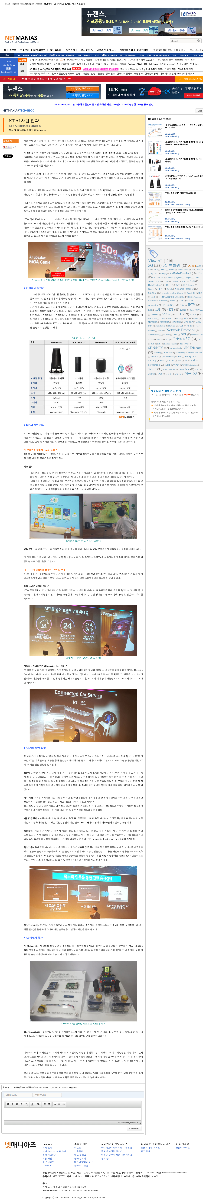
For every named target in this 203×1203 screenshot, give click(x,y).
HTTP (153, 296)
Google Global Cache (172, 292)
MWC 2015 (164, 322)
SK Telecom (193, 347)
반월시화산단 (82, 73)
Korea (183, 309)
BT (192, 269)
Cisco (159, 281)
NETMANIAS (11, 110)
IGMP (180, 300)
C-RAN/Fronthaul (180, 273)
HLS (200, 293)
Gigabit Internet (184, 289)
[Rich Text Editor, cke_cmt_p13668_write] (72, 1114)
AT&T (139, 64)
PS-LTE (160, 339)
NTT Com (194, 64)
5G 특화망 (171, 265)
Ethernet (151, 289)
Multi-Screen (160, 325)
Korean (39, 4)
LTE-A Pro (152, 318)
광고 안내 (48, 4)
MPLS (195, 318)
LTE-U (170, 318)
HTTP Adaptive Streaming (172, 296)
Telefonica (153, 64)
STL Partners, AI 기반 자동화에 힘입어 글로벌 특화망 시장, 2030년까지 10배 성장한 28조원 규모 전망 (103, 104)
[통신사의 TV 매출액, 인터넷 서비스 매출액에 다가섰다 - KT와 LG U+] (155, 210)
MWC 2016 (176, 322)
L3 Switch (154, 314)
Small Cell (154, 356)
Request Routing (170, 343)
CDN (199, 273)
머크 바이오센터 (168, 73)
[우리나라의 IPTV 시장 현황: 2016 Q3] (155, 193)
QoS (199, 339)
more (193, 60)
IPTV (191, 304)
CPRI (161, 277)
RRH (159, 343)
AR (149, 269)
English (30, 4)
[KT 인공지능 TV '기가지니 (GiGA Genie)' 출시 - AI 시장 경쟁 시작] (155, 176)
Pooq (168, 339)
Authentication (182, 269)
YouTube (184, 369)
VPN (179, 360)
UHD (162, 360)
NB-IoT (190, 325)
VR (185, 360)
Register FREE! (19, 4)
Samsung (179, 60)
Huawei (172, 300)
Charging (188, 277)
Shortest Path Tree (195, 352)
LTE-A (193, 314)
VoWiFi (176, 365)
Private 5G (181, 338)
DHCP (184, 281)
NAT (180, 325)
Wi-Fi (152, 368)
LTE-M (162, 318)
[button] (8, 1104)
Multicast (171, 325)
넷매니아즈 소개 (61, 4)
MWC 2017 (188, 322)
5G (150, 265)
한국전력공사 (151, 73)
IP (187, 300)
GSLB (169, 289)
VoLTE (167, 365)
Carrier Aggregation (174, 277)
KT (192, 73)
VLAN (171, 360)
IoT (158, 309)
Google (152, 293)
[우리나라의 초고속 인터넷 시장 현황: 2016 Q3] (155, 227)
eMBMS (151, 373)
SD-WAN (184, 343)
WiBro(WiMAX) (169, 369)
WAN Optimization (189, 365)
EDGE (168, 284)
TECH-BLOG (27, 110)
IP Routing (168, 305)
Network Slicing (154, 334)
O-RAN (167, 334)
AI (189, 265)
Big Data (154, 273)
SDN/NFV (155, 347)
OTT (183, 334)
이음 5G (191, 373)
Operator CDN (197, 334)
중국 (85, 64)
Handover (163, 300)
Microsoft (171, 64)
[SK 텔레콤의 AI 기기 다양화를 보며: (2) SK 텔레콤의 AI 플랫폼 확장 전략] (155, 142)
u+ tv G (168, 373)
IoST (150, 310)
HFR (187, 60)
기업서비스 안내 (77, 4)
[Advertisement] (176, 455)
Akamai (171, 269)
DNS (192, 281)
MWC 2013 (152, 322)
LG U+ (166, 314)
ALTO (198, 266)
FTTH (160, 288)
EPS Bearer (188, 284)
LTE (179, 313)
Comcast (175, 281)
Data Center (154, 284)
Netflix (160, 330)
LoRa (178, 318)
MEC (186, 318)
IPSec (182, 305)
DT (145, 64)
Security (168, 352)
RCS (152, 343)
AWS (162, 64)
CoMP (166, 281)
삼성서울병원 (97, 73)
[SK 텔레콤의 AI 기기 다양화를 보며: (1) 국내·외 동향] (155, 159)
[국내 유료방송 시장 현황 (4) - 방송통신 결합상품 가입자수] (155, 125)
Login (7, 4)
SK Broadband (175, 348)
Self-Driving (180, 352)
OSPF (175, 334)
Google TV (191, 293)
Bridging (163, 273)
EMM (178, 285)
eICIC (197, 369)
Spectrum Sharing (168, 356)
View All (155, 260)
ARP (156, 269)
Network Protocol (180, 329)
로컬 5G (177, 373)
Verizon (131, 64)
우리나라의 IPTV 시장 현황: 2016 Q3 (180, 193)
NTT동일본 (182, 64)
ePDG (160, 373)
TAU (180, 356)
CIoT (154, 277)
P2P (152, 339)
